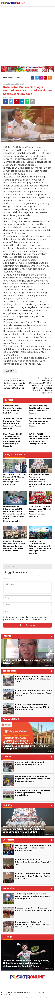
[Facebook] (32, 78)
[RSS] (50, 78)
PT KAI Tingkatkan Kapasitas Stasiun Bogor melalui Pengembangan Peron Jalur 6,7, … (33, 692)
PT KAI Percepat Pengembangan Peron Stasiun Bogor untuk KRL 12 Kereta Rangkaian (32, 706)
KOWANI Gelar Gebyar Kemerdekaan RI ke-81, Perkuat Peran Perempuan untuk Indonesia (40, 511)
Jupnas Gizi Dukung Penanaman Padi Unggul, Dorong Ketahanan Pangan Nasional (13, 423)
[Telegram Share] (21, 101)
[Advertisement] (27, 36)
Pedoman (17, 997)
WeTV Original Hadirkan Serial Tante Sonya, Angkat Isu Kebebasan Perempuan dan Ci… (33, 847)
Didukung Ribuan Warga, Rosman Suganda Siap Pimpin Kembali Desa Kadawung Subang (32, 778)
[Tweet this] (11, 101)
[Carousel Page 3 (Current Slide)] (48, 665)
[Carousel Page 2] (47, 665)
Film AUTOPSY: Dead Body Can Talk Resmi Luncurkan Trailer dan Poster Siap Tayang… (33, 875)
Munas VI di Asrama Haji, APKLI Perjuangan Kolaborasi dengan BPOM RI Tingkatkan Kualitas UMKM (14, 546)
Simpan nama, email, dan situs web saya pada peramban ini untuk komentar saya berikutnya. (25, 618)
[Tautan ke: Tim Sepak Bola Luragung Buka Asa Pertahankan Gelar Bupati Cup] (27, 955)
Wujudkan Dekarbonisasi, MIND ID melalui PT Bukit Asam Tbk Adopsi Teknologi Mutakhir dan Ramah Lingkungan (40, 385)
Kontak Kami (29, 997)
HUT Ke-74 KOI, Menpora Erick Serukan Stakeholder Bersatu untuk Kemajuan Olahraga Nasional (40, 439)
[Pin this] (16, 101)
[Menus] (51, 3)
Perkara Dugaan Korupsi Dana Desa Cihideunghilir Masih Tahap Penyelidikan (32, 792)
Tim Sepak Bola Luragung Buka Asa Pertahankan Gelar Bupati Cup (23, 964)
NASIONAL (10, 371)
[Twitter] (37, 78)
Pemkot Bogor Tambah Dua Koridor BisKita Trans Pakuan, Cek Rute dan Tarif (33, 678)
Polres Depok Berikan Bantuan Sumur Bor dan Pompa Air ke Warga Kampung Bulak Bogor (14, 383)
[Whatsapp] (27, 101)
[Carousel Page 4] (50, 665)
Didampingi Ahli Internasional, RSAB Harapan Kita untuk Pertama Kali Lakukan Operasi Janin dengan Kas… (26, 829)
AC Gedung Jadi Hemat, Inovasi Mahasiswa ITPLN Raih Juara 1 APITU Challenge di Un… (32, 896)
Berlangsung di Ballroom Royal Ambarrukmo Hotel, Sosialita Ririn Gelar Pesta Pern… (32, 924)
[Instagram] (41, 78)
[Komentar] (32, 101)
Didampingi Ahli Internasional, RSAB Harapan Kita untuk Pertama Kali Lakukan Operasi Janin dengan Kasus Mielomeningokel (14, 513)
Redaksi (6, 997)
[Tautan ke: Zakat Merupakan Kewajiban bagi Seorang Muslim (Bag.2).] (27, 653)
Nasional (12, 97)
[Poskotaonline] (13, 3)
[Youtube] (45, 78)
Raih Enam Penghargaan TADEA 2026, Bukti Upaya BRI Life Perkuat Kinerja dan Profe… (26, 746)
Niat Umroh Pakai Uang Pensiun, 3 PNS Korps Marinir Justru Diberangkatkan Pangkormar (14, 479)
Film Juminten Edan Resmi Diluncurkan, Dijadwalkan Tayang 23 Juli (33, 861)
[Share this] (5, 101)
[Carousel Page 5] (52, 665)
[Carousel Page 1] (45, 665)
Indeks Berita (43, 997)
